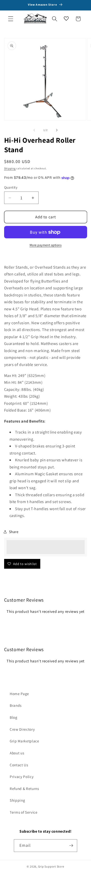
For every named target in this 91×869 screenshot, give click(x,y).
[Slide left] (34, 130)
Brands (16, 705)
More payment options (46, 245)
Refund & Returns (24, 788)
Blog (13, 717)
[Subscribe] (71, 845)
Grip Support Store (51, 866)
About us (17, 752)
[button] (11, 19)
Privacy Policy (21, 776)
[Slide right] (56, 130)
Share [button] (14, 531)
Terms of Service (24, 812)
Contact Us (19, 764)
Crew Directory (22, 729)
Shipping (10, 168)
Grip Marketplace (24, 740)
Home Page (19, 693)
